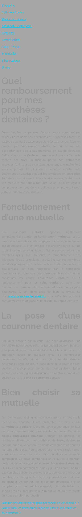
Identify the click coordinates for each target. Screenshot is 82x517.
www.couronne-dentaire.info (26, 296)
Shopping (8, 5)
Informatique (11, 60)
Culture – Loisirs (13, 12)
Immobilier (9, 53)
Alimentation (10, 40)
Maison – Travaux (14, 19)
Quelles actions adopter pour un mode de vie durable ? (40, 503)
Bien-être (8, 33)
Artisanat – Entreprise (16, 26)
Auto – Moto (10, 47)
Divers (6, 67)
